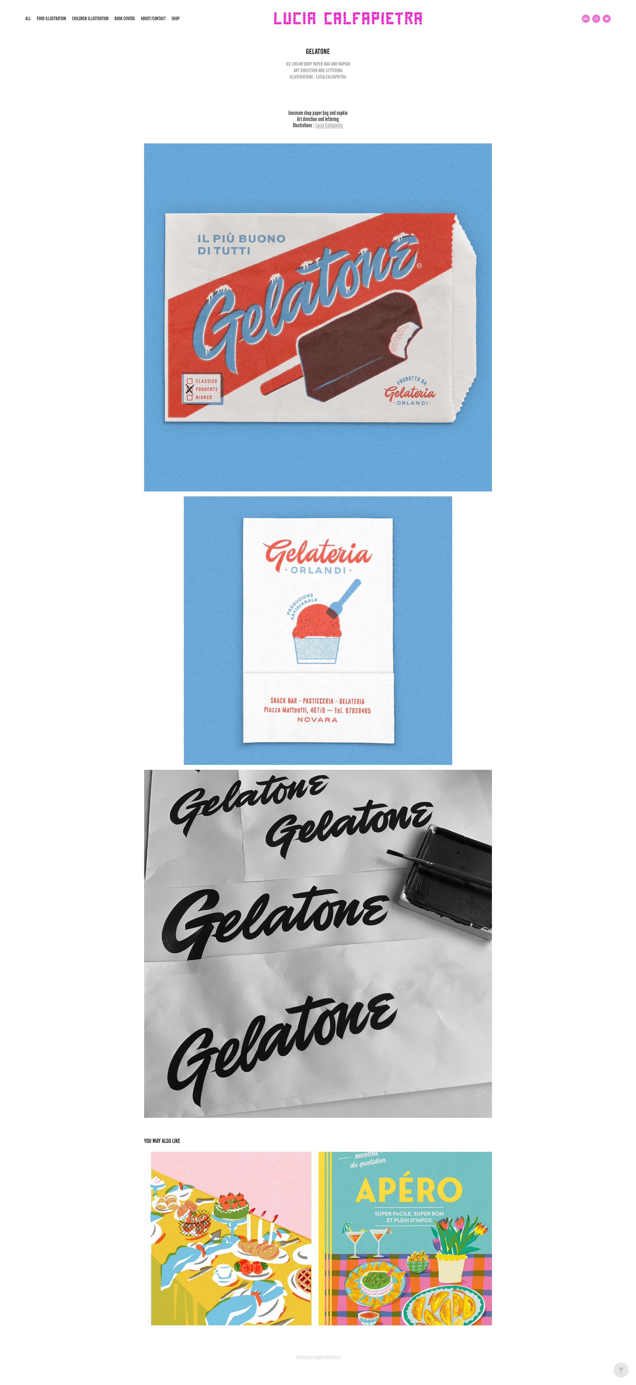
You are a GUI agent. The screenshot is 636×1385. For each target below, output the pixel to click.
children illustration (90, 18)
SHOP (176, 18)
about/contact (153, 18)
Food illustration (51, 18)
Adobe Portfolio (327, 1357)
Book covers (125, 18)
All (28, 18)
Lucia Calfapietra (329, 125)
